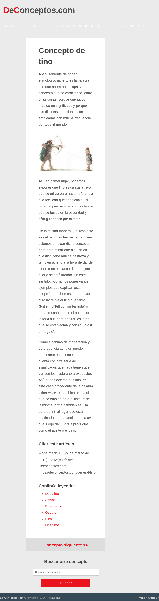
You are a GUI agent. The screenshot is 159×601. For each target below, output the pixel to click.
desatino (52, 494)
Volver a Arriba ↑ (149, 597)
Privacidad (53, 597)
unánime (52, 525)
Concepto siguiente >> (65, 545)
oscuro (50, 512)
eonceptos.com (39, 10)
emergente (53, 506)
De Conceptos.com (11, 597)
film (48, 519)
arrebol (50, 500)
